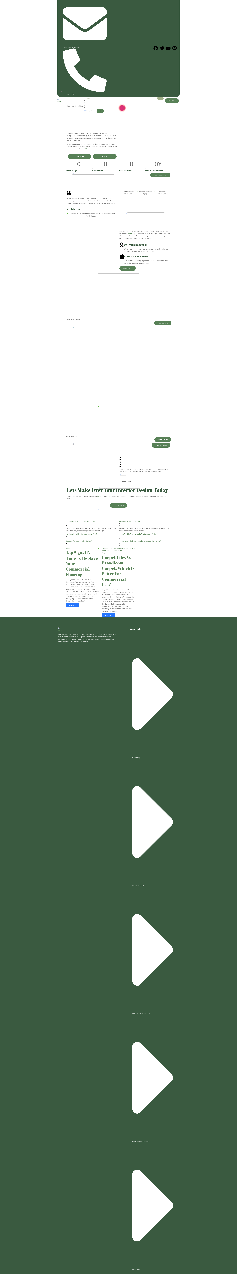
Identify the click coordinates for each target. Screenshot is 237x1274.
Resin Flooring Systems (94, 105)
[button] (92, 536)
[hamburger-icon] (160, 98)
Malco (87, 149)
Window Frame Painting (94, 103)
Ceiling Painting (91, 100)
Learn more (72, 605)
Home (88, 98)
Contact (89, 107)
